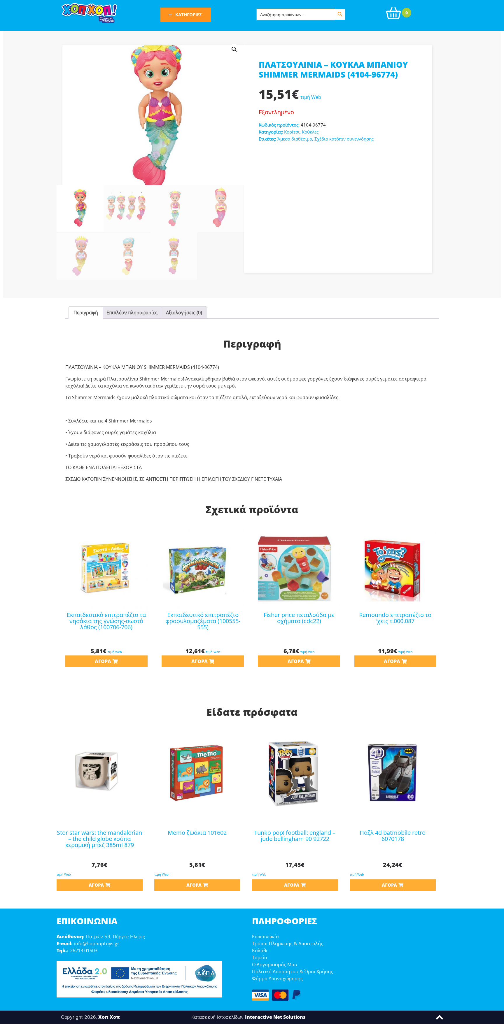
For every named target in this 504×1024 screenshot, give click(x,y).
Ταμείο (259, 957)
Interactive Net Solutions (275, 1017)
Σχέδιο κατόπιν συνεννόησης (344, 139)
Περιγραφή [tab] (86, 312)
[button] (234, 49)
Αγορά (103, 661)
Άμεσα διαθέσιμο (294, 139)
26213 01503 (83, 950)
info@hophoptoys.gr (96, 943)
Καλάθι (259, 950)
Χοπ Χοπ (109, 1017)
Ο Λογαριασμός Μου (274, 964)
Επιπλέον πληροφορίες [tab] (132, 312)
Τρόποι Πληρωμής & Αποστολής (287, 943)
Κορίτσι (292, 132)
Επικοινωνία (265, 936)
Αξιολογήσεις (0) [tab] (184, 312)
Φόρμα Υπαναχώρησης (277, 978)
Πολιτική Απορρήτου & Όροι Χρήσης (292, 971)
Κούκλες (310, 132)
